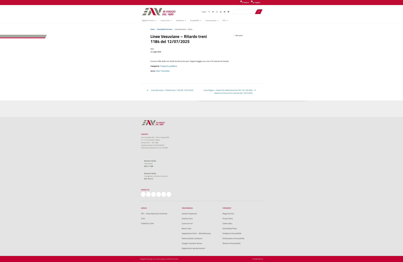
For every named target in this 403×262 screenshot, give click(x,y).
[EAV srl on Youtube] (164, 194)
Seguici (204, 12)
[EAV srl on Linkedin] (158, 194)
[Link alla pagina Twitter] (213, 12)
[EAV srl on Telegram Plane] (169, 194)
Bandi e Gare (186, 228)
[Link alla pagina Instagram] (217, 12)
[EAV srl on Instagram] (153, 194)
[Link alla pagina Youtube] (225, 12)
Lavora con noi (187, 223)
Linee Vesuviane (163, 71)
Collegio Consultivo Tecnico (192, 243)
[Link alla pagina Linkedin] (221, 12)
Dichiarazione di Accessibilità (233, 238)
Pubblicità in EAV (147, 223)
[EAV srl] (159, 11)
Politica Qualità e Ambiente (192, 238)
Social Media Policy (229, 228)
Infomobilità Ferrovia (164, 29)
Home (152, 29)
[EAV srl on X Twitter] (148, 194)
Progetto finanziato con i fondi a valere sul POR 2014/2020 (159, 259)
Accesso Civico (187, 218)
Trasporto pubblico (168, 66)
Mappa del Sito (228, 213)
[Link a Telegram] (228, 11)
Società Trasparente (189, 213)
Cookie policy (227, 223)
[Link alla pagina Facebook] (209, 12)
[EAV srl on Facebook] (143, 194)
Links (143, 218)
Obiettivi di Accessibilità (231, 243)
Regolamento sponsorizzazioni (193, 248)
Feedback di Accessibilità (231, 233)
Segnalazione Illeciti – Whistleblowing (196, 233)
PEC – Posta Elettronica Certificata (154, 213)
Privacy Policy (227, 218)
